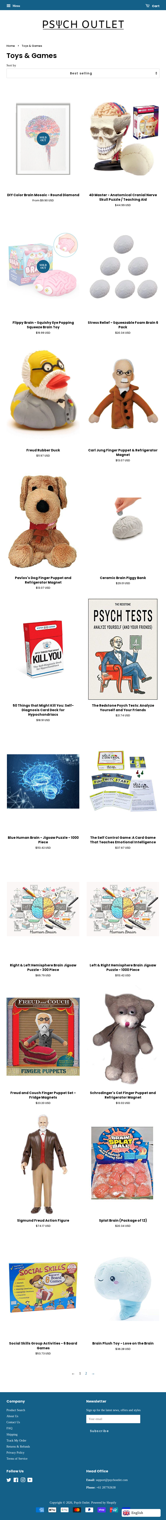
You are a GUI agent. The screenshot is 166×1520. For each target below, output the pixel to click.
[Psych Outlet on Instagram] (23, 1480)
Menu (16, 6)
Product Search (15, 1410)
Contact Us (13, 1422)
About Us (12, 1416)
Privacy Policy (15, 1452)
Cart (155, 6)
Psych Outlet (81, 1502)
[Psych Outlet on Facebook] (15, 1480)
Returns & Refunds (18, 1446)
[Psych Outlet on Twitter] (8, 1480)
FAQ (9, 1428)
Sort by (11, 65)
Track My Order (16, 1440)
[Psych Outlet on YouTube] (29, 1480)
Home (10, 46)
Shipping (12, 1434)
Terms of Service (16, 1458)
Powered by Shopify (103, 1502)
